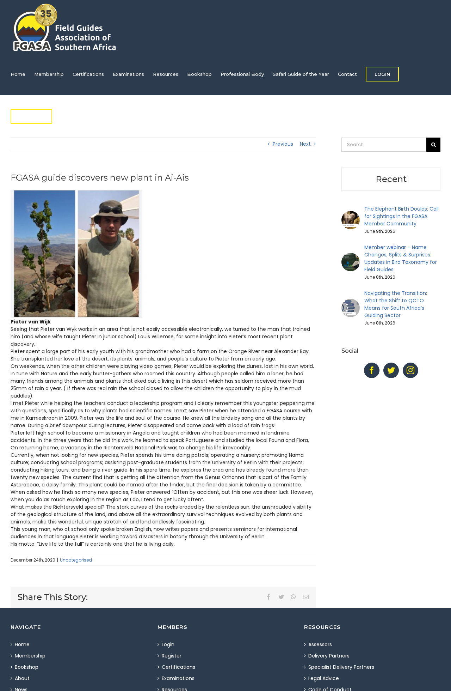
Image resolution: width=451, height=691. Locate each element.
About (22, 678)
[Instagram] (410, 370)
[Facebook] (371, 370)
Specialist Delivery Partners (341, 667)
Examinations (178, 678)
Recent (391, 179)
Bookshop (26, 667)
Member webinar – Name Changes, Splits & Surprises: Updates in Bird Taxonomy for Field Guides (400, 258)
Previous (283, 143)
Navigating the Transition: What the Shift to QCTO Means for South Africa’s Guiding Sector (395, 304)
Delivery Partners (329, 655)
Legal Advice (323, 678)
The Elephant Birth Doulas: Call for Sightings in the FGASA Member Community (401, 216)
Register (171, 655)
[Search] (78, 116)
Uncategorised (76, 560)
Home (22, 644)
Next (305, 143)
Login (168, 644)
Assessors (320, 644)
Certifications (178, 667)
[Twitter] (391, 370)
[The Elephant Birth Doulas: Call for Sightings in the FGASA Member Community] (350, 214)
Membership (30, 655)
